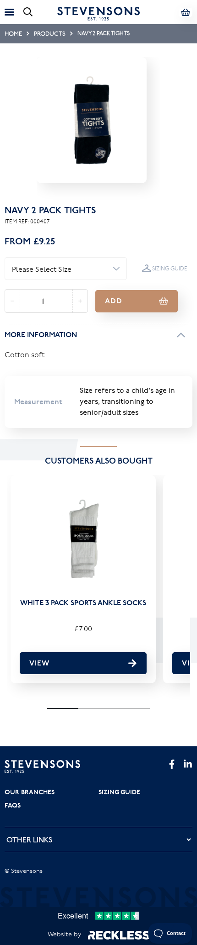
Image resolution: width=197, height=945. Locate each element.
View (39, 663)
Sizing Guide (169, 268)
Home (13, 33)
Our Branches (30, 792)
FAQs (13, 805)
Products (50, 33)
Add (113, 301)
